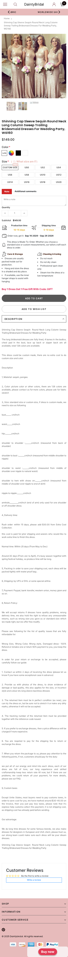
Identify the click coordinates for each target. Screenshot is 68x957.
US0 (27, 167)
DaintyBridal (34, 4)
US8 (27, 174)
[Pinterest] (3, 930)
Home (7, 18)
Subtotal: (6, 220)
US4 (58, 167)
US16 (26, 182)
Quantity (6, 207)
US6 (10, 174)
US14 (10, 182)
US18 (42, 182)
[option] (34, 66)
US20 (59, 182)
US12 (58, 174)
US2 (43, 167)
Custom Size (10, 167)
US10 (42, 174)
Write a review (34, 880)
